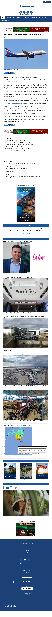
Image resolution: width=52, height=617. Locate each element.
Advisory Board (26, 550)
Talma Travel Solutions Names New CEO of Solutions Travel (18, 241)
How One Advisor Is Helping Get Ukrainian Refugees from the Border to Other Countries (23, 152)
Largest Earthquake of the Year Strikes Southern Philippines (18, 425)
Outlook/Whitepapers (27, 572)
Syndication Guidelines (27, 555)
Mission (26, 545)
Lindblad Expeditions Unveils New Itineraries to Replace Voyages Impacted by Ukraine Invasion (25, 154)
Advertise (26, 552)
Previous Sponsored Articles (27, 574)
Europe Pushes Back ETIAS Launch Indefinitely (16, 168)
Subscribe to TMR (26, 233)
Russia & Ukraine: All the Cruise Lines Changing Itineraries (16, 140)
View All (26, 479)
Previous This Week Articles (27, 577)
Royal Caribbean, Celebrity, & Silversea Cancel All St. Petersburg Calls (19, 144)
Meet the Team (26, 548)
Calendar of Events (26, 570)
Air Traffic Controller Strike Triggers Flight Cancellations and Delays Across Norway (22, 174)
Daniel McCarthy (8, 37)
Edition (48, 1)
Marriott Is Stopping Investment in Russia (13, 146)
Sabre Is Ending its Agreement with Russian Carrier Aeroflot (17, 142)
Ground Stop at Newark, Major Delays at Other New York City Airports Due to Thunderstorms (23, 166)
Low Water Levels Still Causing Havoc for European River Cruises (20, 163)
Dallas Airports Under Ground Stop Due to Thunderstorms (17, 277)
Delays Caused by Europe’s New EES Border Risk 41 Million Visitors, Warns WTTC (23, 389)
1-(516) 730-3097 (7, 600)
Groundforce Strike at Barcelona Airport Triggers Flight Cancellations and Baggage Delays (22, 170)
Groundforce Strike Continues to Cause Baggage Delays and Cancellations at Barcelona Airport (23, 177)
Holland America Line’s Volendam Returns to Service (15, 156)
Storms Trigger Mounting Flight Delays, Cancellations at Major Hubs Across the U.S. (24, 354)
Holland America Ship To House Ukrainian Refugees (15, 150)
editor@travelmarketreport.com (26, 595)
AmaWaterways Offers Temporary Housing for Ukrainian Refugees (18, 148)
